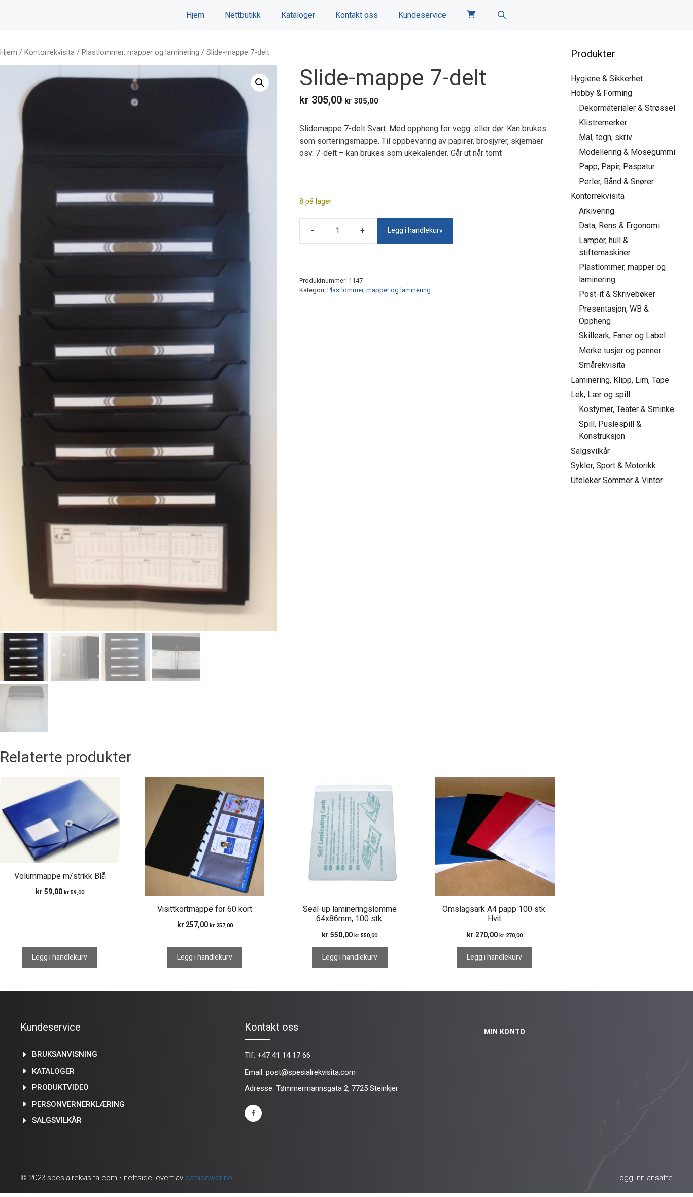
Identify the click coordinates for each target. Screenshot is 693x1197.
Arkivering (596, 211)
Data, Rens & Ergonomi (619, 225)
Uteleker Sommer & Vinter (617, 480)
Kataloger (298, 15)
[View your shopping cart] (471, 15)
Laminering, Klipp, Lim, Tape (620, 380)
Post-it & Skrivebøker (617, 294)
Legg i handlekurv (415, 230)
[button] (260, 83)
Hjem (195, 15)
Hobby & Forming (601, 93)
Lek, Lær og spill (600, 394)
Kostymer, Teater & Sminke (626, 409)
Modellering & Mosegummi (627, 152)
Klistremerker (603, 122)
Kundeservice (422, 15)
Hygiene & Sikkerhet (607, 78)
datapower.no (208, 1177)
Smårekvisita (602, 365)
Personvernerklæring (78, 1104)
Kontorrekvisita (49, 52)
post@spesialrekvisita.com (311, 1072)
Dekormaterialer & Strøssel (627, 108)
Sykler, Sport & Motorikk (613, 465)
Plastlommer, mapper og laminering (140, 52)
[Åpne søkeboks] (501, 15)
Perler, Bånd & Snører (616, 181)
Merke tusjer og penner (620, 350)
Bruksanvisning (64, 1054)
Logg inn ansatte (644, 1177)
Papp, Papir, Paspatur (617, 167)
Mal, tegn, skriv (605, 137)
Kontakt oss (356, 15)
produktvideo (60, 1087)
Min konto (505, 1032)
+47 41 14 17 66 (283, 1055)
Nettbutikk (243, 15)
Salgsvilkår (590, 451)
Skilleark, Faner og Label (622, 335)
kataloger (53, 1071)
